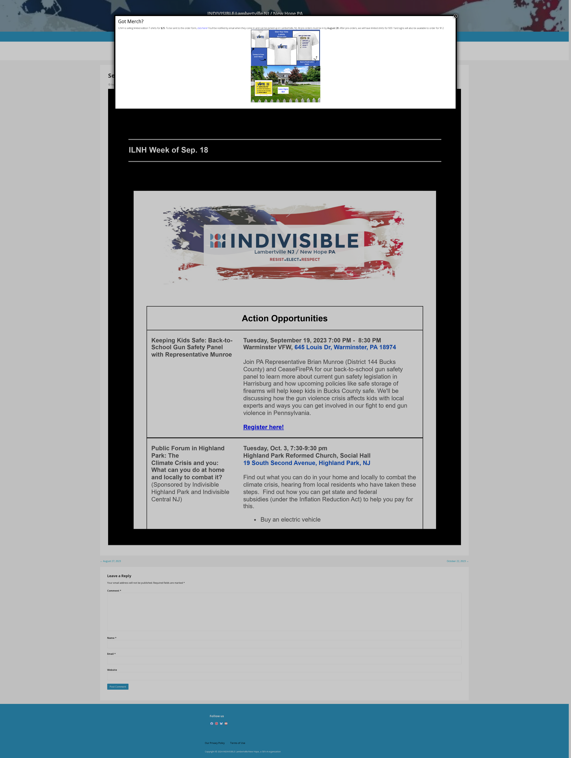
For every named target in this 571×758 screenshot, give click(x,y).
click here (202, 28)
